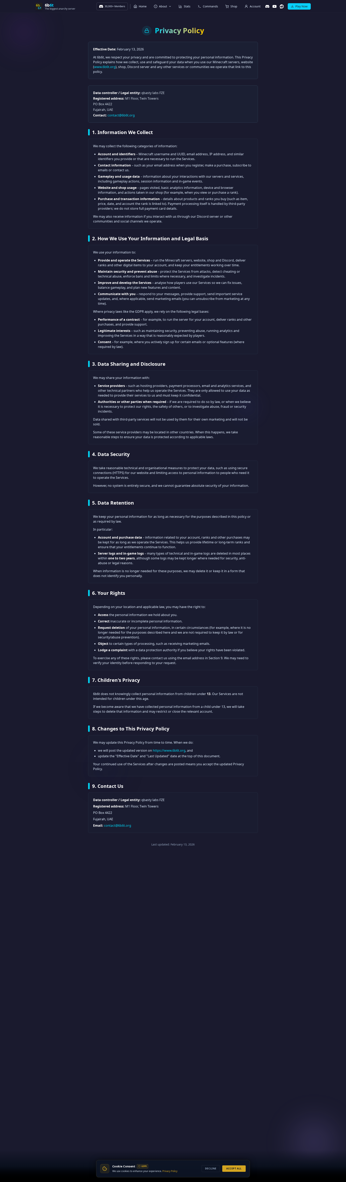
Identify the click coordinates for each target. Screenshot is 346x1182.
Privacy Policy (169, 1171)
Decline (210, 1168)
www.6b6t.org (105, 67)
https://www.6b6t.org (169, 750)
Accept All (234, 1168)
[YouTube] (274, 6)
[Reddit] (282, 6)
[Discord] (267, 6)
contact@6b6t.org (121, 115)
